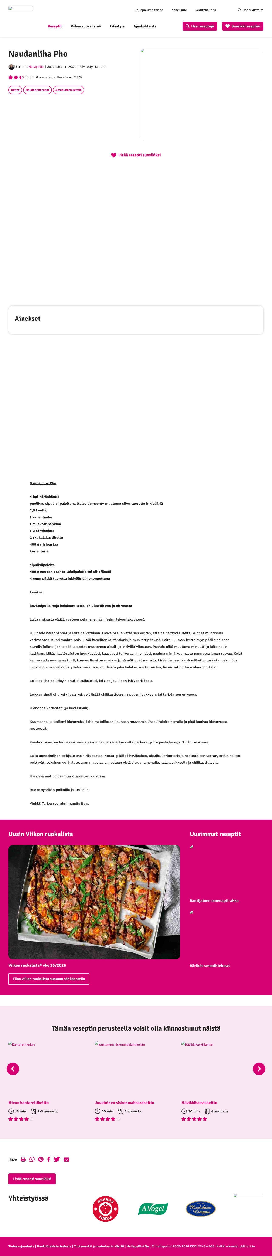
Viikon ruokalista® (86, 26)
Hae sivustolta (253, 10)
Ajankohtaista (144, 26)
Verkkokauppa (206, 10)
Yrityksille (179, 10)
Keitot (15, 90)
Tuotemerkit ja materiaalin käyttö (99, 1246)
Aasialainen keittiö (68, 90)
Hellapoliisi (36, 67)
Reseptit (55, 26)
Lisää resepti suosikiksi (32, 1179)
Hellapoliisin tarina (148, 10)
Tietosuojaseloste (21, 1246)
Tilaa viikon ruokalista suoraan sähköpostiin (49, 979)
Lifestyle (117, 26)
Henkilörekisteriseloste (54, 1246)
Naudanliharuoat (37, 90)
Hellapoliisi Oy (138, 1246)
